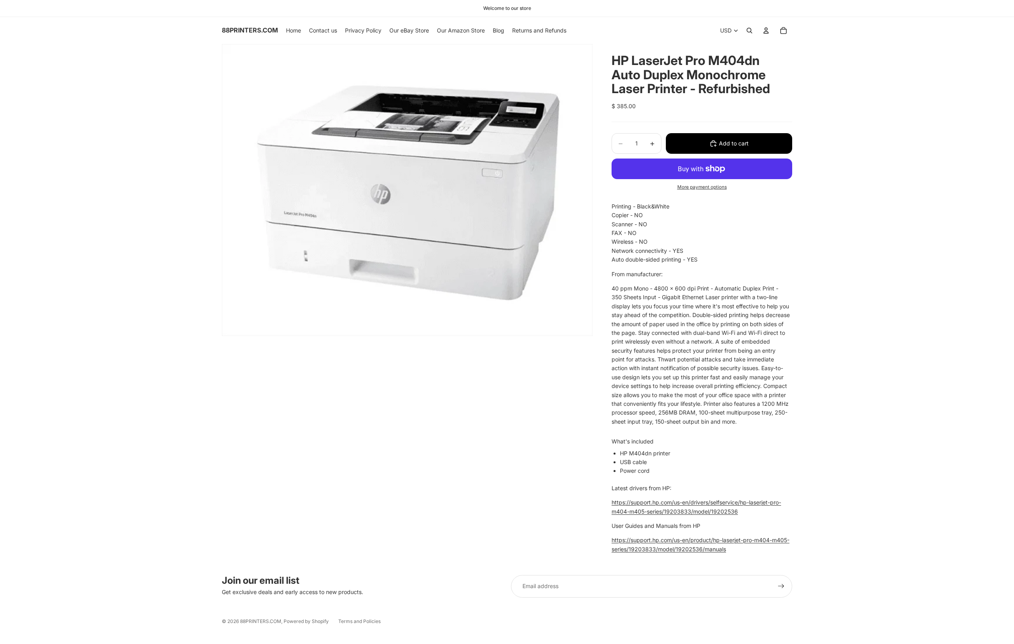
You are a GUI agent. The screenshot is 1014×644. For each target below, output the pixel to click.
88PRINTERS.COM (260, 621)
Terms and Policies (359, 621)
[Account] (766, 30)
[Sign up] (781, 586)
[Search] (749, 30)
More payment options (702, 187)
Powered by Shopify (306, 621)
